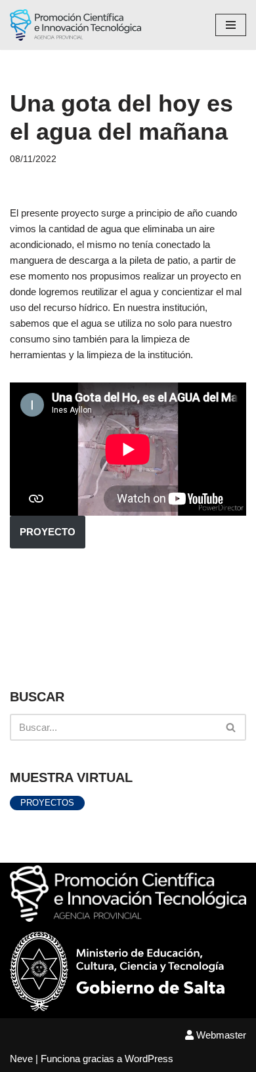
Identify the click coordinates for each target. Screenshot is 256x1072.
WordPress (149, 1058)
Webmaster (220, 1035)
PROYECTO (47, 531)
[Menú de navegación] (230, 25)
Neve (21, 1058)
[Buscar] (231, 727)
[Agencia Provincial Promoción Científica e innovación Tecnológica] (75, 25)
